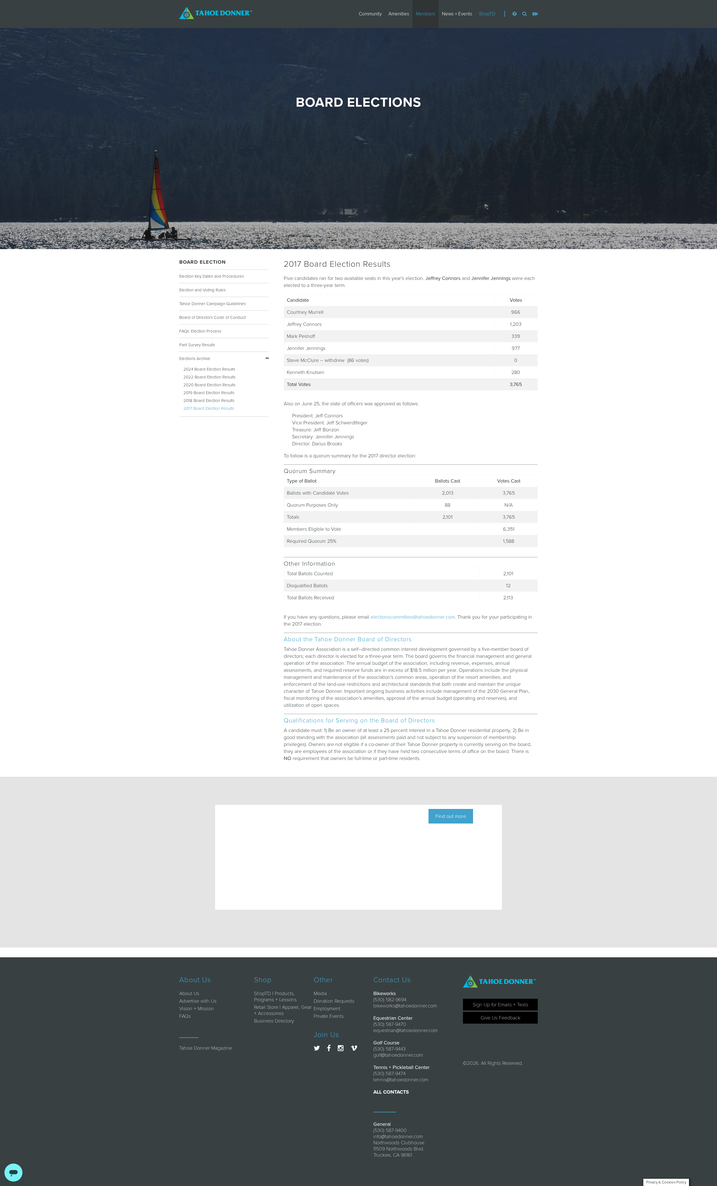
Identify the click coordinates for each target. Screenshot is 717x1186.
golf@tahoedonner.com (398, 1055)
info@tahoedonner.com (398, 1136)
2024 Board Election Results (209, 369)
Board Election (202, 262)
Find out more (451, 816)
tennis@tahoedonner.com (400, 1080)
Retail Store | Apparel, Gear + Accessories (282, 1010)
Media (320, 993)
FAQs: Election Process (200, 331)
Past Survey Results (197, 344)
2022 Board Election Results (209, 377)
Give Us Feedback (500, 1018)
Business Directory (274, 1021)
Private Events (329, 1016)
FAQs (185, 1016)
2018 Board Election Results (208, 400)
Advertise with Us (198, 1001)
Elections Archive (194, 358)
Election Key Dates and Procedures (211, 276)
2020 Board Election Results (209, 384)
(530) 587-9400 (390, 1130)
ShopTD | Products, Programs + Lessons (275, 996)
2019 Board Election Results (208, 392)
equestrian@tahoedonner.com (405, 1030)
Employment (327, 1008)
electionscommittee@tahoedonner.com (413, 617)
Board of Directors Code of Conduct (212, 317)
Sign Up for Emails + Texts (500, 1005)
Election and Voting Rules (202, 290)
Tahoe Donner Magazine (205, 1048)
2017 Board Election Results (208, 408)
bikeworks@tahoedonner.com (405, 1006)
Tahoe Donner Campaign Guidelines (212, 303)
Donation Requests (334, 1001)
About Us (189, 993)
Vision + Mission (196, 1008)
